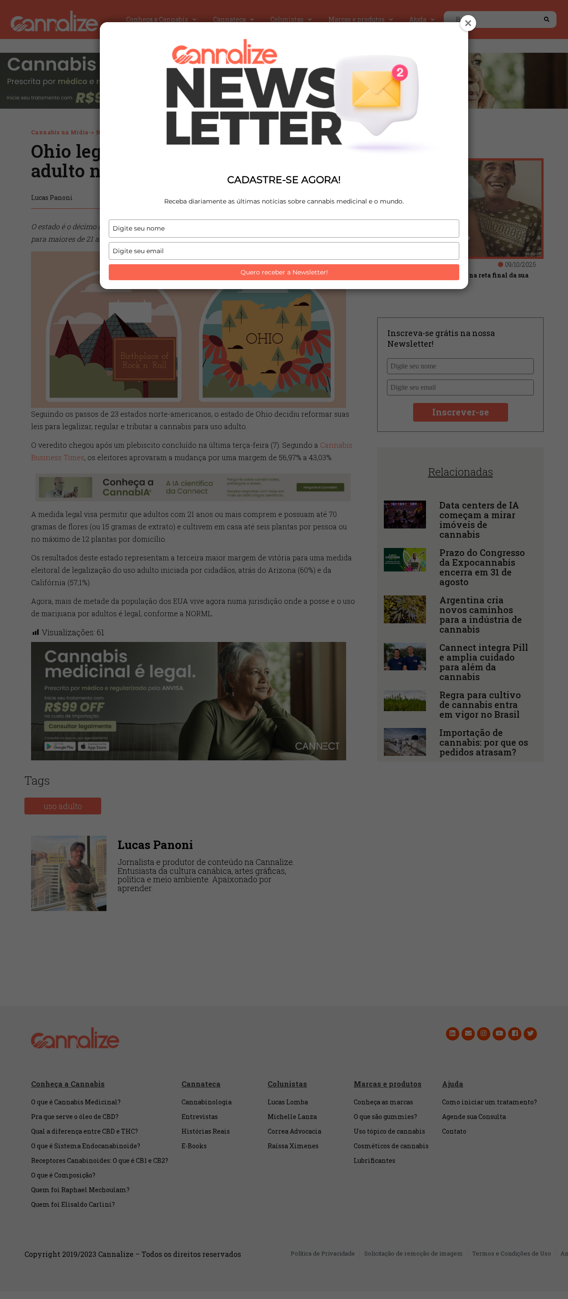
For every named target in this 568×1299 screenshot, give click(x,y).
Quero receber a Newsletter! (284, 272)
